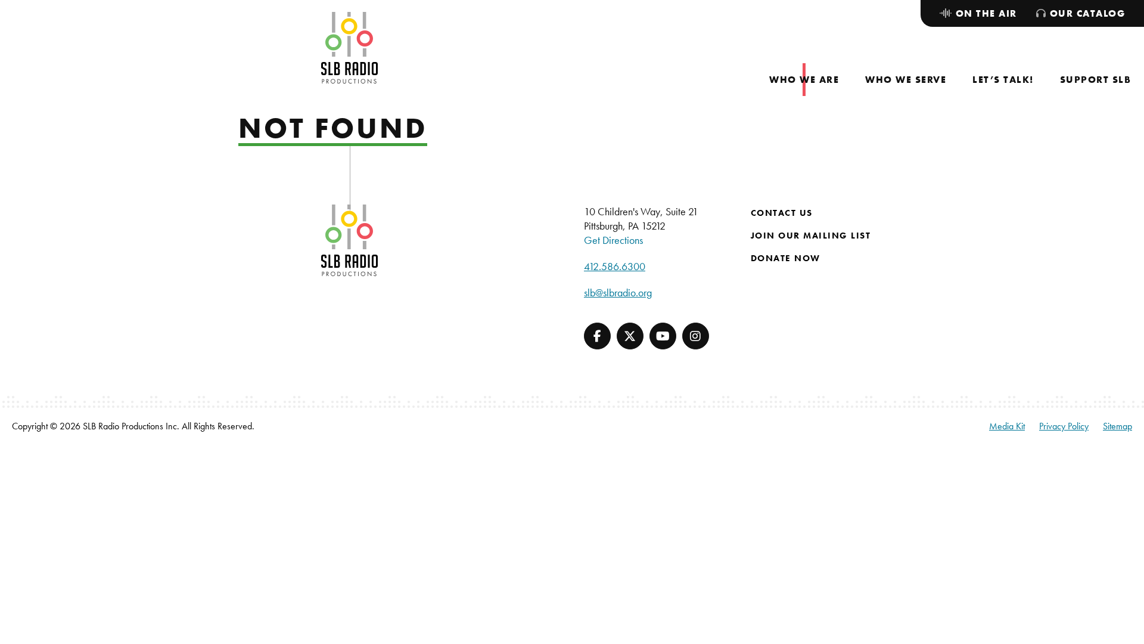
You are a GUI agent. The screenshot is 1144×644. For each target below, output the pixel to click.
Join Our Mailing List (811, 236)
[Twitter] (630, 336)
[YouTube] (662, 336)
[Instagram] (695, 336)
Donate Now (785, 258)
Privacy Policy (1064, 426)
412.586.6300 (614, 266)
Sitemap (1117, 426)
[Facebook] (597, 336)
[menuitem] (804, 79)
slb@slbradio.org (618, 292)
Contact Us (782, 213)
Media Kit (1007, 426)
